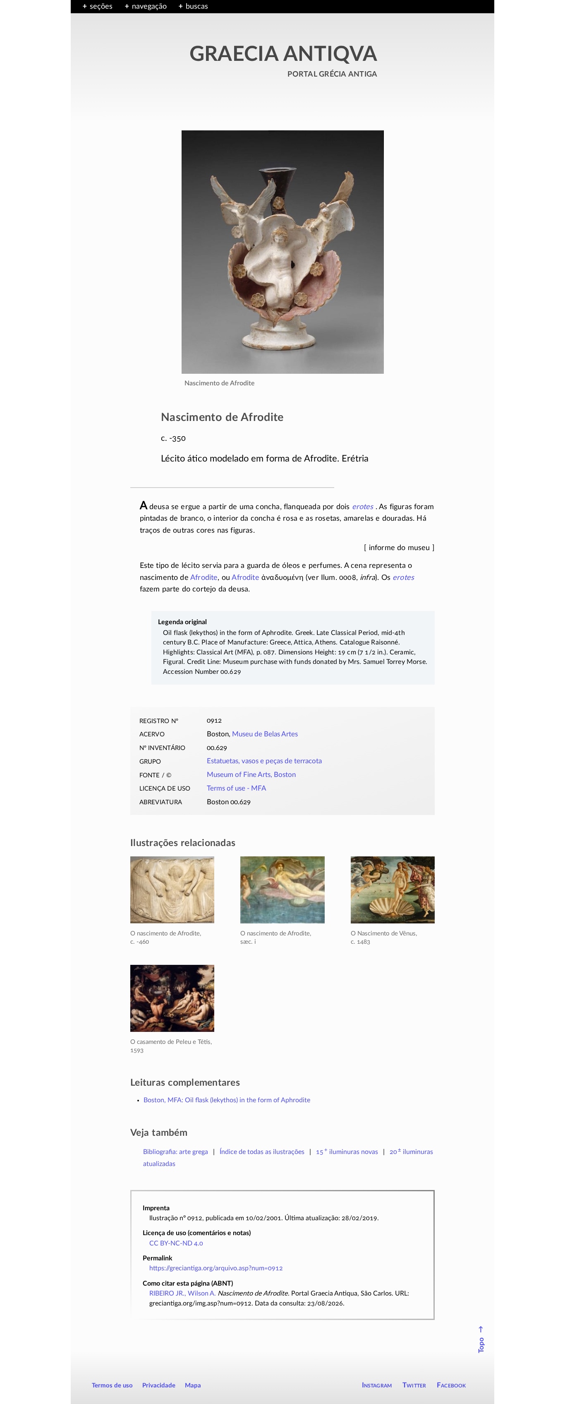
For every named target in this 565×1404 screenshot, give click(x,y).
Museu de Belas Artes (265, 734)
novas (347, 1152)
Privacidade (158, 1385)
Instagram (377, 1385)
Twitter (414, 1385)
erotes (362, 507)
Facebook (451, 1385)
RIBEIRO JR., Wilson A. (182, 1293)
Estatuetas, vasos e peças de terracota (264, 761)
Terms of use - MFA (236, 788)
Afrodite (204, 578)
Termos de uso (112, 1385)
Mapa (193, 1385)
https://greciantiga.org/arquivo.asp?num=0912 (216, 1268)
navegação (149, 6)
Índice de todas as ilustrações (262, 1152)
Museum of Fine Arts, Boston (251, 775)
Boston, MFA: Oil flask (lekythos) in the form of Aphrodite (227, 1100)
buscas (197, 6)
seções (101, 6)
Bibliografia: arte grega (175, 1152)
